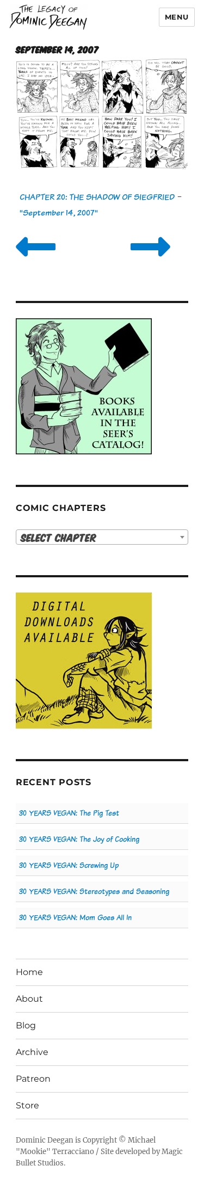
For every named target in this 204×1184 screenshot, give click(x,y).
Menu (177, 17)
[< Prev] (35, 260)
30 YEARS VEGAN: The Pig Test (69, 813)
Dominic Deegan (44, 1140)
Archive (32, 1052)
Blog (26, 1025)
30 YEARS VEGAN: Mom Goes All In (75, 917)
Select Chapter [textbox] (58, 537)
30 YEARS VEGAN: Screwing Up (69, 865)
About (29, 999)
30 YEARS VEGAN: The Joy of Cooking (79, 839)
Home (29, 972)
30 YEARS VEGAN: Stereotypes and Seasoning (94, 891)
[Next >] (150, 260)
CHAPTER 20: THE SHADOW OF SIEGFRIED (97, 196)
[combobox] (102, 537)
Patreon (33, 1079)
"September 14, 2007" (59, 212)
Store (27, 1105)
